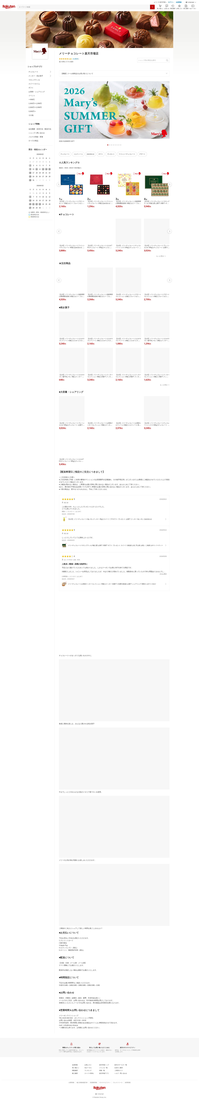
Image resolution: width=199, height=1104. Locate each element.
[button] (191, 8)
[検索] (152, 12)
